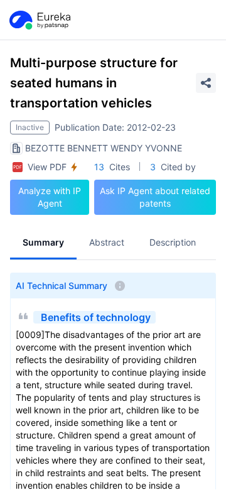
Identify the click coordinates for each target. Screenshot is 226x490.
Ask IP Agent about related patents (155, 197)
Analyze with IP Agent (49, 197)
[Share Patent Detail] (206, 83)
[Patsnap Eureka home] (39, 20)
